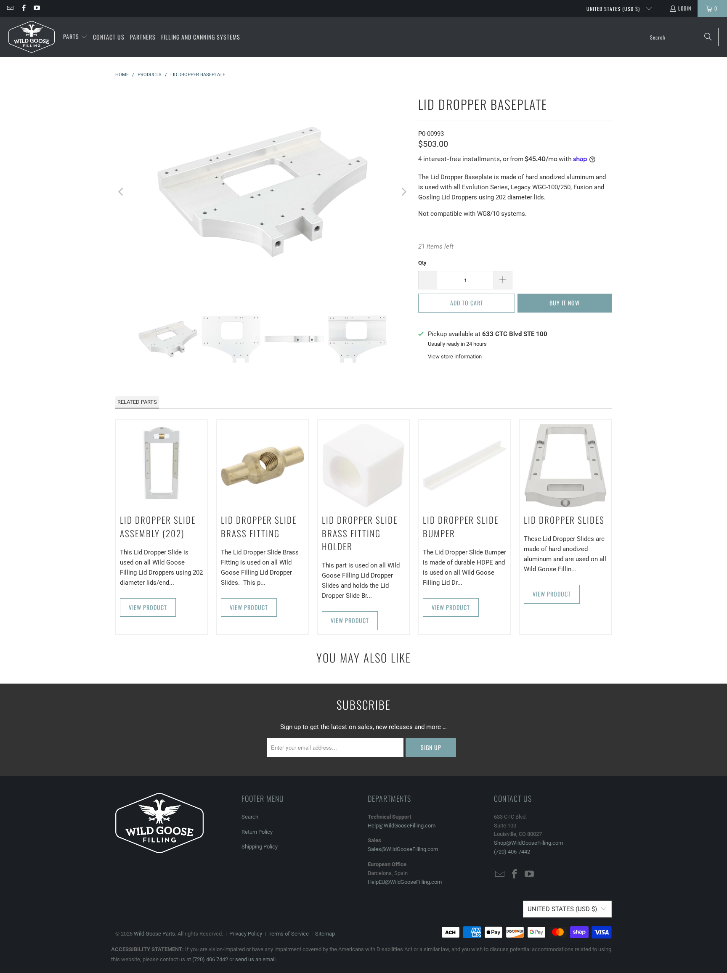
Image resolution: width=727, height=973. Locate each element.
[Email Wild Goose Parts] (9, 8)
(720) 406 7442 (210, 959)
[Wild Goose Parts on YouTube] (36, 8)
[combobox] (681, 37)
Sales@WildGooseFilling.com (403, 849)
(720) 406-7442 (512, 851)
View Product (148, 607)
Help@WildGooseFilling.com (401, 825)
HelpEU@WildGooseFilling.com (405, 882)
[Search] (708, 37)
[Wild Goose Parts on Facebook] (23, 8)
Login (684, 8)
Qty (422, 263)
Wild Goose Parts (154, 934)
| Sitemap (322, 934)
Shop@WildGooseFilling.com (528, 843)
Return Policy (257, 832)
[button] (75, 37)
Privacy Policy (245, 934)
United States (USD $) (614, 8)
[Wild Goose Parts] (31, 37)
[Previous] (121, 192)
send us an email (255, 959)
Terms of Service (288, 934)
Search (249, 817)
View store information (455, 356)
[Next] (403, 192)
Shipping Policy (259, 846)
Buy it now (564, 302)
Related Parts (137, 402)
